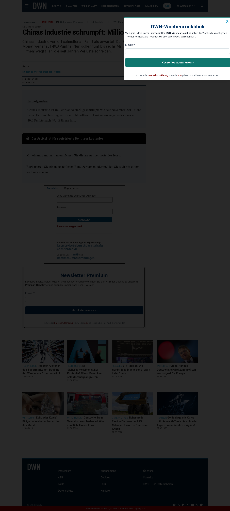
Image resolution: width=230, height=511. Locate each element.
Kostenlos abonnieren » (178, 62)
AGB (180, 75)
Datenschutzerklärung (158, 75)
